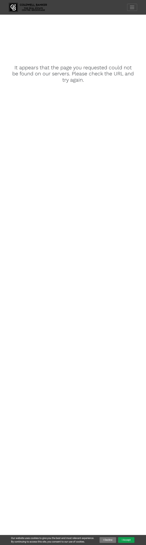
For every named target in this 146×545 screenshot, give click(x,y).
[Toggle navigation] (132, 7)
